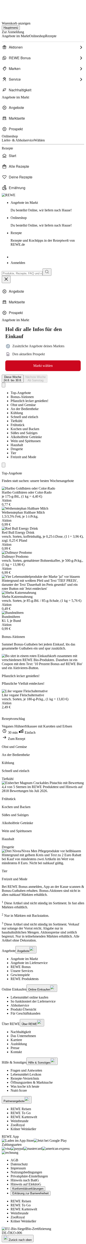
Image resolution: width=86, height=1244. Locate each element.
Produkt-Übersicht (23, 1009)
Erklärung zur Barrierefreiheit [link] (30, 1193)
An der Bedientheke (25, 409)
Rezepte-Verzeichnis (25, 1078)
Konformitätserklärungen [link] (27, 1188)
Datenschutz (19, 1164)
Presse (15, 1048)
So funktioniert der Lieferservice (33, 1001)
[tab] (13, 379)
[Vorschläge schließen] (6, 279)
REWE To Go (21, 1113)
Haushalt (17, 445)
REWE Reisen (21, 1109)
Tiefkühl (16, 421)
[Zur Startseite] (17, 8)
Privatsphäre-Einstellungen (29, 1176)
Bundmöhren (11, 617)
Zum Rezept (16, 739)
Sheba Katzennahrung (17, 597)
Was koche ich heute (25, 1086)
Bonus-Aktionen (22, 397)
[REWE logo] (8, 195)
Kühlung (17, 413)
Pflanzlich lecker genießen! (29, 401)
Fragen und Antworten (26, 1070)
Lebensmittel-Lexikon (26, 1074)
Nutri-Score (19, 1090)
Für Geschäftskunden (25, 1013)
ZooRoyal (18, 1125)
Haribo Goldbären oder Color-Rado (27, 492)
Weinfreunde (19, 1121)
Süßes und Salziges (24, 433)
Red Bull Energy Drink (18, 532)
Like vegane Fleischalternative (23, 695)
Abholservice (20, 1005)
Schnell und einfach (24, 417)
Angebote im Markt (24, 959)
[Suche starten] (47, 272)
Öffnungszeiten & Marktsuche (32, 1082)
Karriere (16, 1040)
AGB (14, 1160)
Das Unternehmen (23, 1036)
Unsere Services (22, 971)
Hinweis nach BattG (25, 1180)
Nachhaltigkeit (21, 1032)
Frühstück (17, 425)
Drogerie (17, 449)
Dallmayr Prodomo (15, 556)
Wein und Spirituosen (26, 441)
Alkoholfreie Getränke (26, 437)
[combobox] (22, 273)
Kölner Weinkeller (23, 1129)
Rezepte (43, 238)
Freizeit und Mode (23, 457)
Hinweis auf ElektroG (26, 1184)
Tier (13, 453)
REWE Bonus (21, 967)
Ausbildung (19, 1044)
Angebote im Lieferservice (29, 963)
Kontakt (16, 1052)
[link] (47, 206)
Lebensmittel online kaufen (29, 997)
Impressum (18, 1168)
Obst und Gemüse (23, 405)
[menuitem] (43, 47)
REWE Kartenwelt (24, 1117)
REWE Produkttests (25, 979)
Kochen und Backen (25, 429)
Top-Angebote (21, 393)
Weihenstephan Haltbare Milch (23, 512)
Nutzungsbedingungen (26, 1172)
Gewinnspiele (20, 975)
